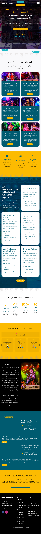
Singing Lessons (21, 513)
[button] (1, 345)
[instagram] (6, 512)
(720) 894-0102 (31, 501)
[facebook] (3, 512)
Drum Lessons (22, 510)
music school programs (8, 200)
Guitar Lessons (22, 503)
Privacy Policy (18, 529)
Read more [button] (7, 343)
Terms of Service (22, 529)
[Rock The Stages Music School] (7, 3)
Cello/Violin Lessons (21, 522)
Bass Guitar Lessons (21, 518)
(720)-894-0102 (20, 36)
